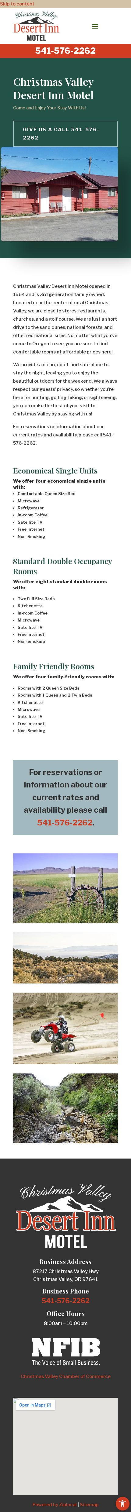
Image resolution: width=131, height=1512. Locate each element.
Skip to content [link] (17, 4)
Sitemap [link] (89, 1504)
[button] (95, 26)
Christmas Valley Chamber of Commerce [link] (66, 1376)
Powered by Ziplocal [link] (55, 1504)
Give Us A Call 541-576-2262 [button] (61, 134)
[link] (122, 1503)
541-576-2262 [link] (64, 822)
